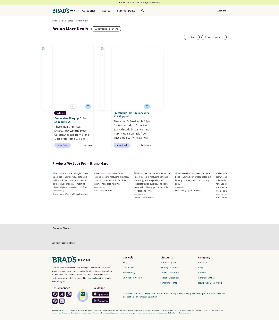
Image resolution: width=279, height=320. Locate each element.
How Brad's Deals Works (210, 282)
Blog (200, 267)
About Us (202, 262)
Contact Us (128, 267)
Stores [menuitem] (106, 11)
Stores (70, 20)
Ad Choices (197, 293)
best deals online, (95, 278)
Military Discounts (169, 267)
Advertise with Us (206, 277)
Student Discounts (169, 277)
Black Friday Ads (168, 262)
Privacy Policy (183, 293)
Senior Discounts (168, 282)
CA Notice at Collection (146, 296)
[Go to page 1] (72, 107)
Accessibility (129, 272)
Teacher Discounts (169, 272)
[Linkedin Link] (62, 301)
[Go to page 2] (74, 107)
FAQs (125, 262)
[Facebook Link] (55, 294)
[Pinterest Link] (55, 301)
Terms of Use (169, 293)
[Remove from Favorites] (88, 106)
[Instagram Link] (69, 294)
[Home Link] (66, 10)
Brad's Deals (58, 20)
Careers (202, 272)
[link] (71, 193)
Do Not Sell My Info (132, 277)
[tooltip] (106, 28)
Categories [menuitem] (88, 11)
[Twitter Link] (62, 294)
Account (221, 10)
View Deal (63, 145)
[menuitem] (126, 11)
